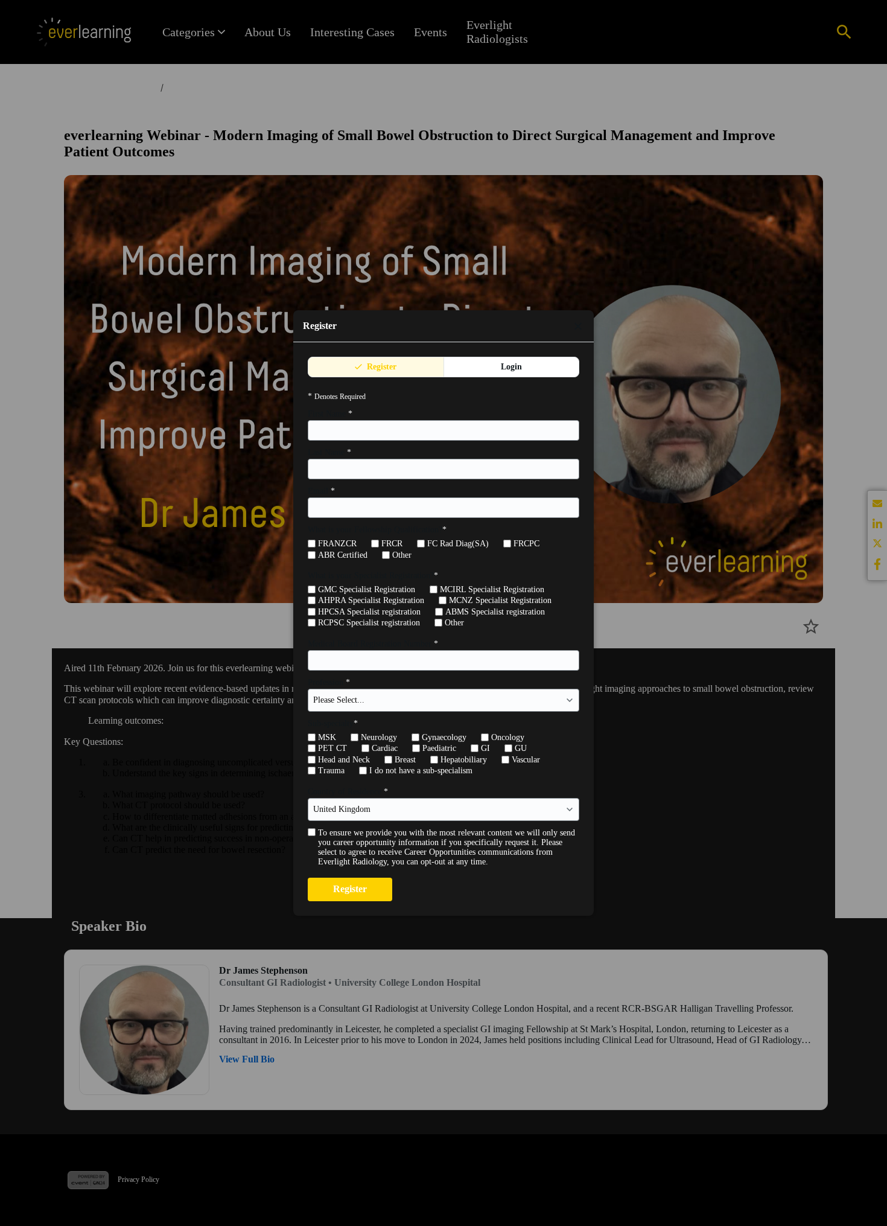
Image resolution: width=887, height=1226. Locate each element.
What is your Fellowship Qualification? (377, 529)
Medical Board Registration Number (373, 643)
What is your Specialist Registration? (373, 575)
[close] (578, 326)
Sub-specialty (333, 723)
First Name (330, 413)
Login (511, 366)
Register (380, 366)
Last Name (329, 452)
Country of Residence (348, 791)
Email (321, 491)
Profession (329, 682)
